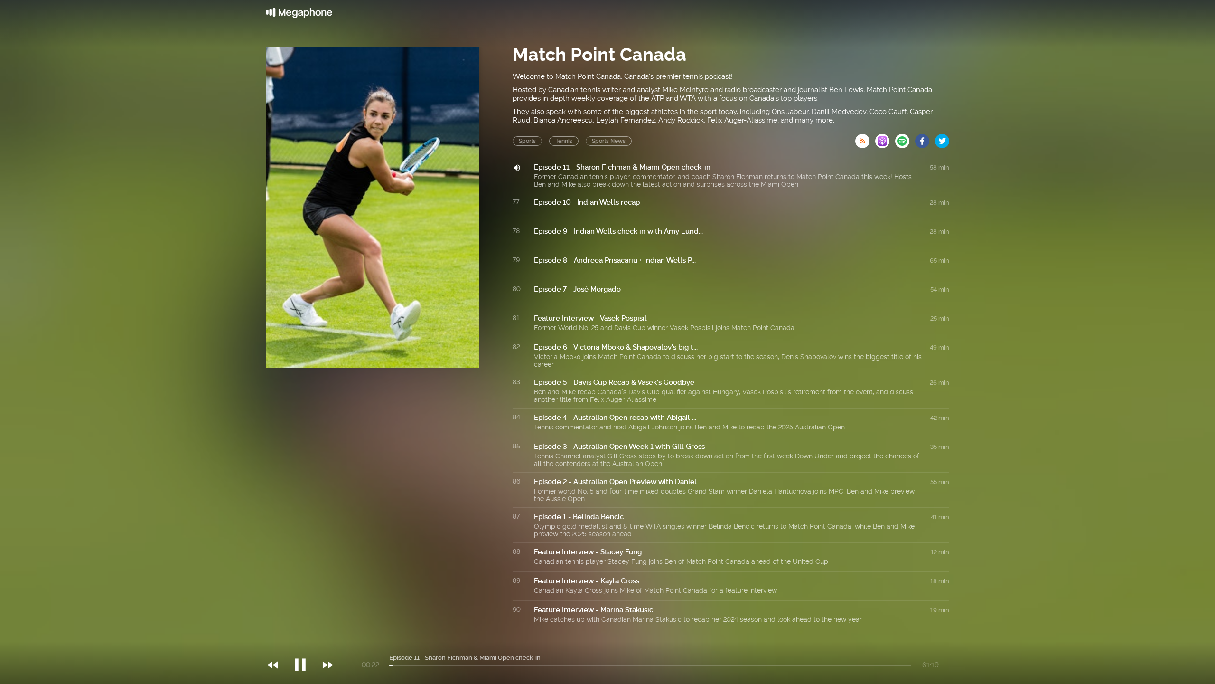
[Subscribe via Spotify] (905, 138)
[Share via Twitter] (942, 138)
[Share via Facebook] (925, 138)
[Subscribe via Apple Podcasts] (885, 138)
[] (305, 645)
